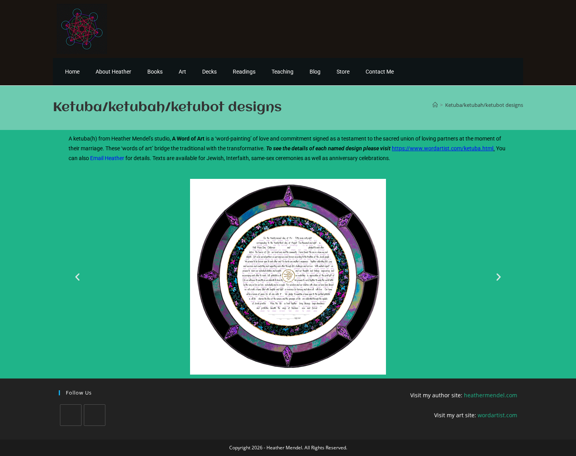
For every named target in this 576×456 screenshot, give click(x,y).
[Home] (435, 104)
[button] (77, 277)
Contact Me (380, 71)
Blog (315, 71)
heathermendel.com (490, 395)
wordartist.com (497, 415)
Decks (209, 71)
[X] (71, 415)
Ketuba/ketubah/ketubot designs (484, 104)
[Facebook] (94, 415)
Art (182, 71)
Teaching (282, 71)
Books (155, 71)
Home (72, 71)
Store (343, 71)
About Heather (113, 71)
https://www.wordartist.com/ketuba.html (442, 148)
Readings (244, 71)
